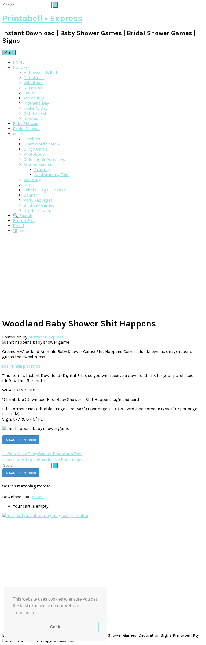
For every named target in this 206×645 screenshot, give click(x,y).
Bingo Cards (35, 149)
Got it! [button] (56, 627)
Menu (8, 53)
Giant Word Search (41, 144)
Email (18, 225)
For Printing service (21, 366)
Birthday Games (39, 205)
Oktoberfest (35, 113)
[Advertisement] (103, 275)
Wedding (32, 179)
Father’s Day (35, 108)
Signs (29, 184)
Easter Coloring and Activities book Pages (45, 459)
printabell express (46, 337)
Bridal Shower (26, 128)
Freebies (32, 138)
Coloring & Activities (44, 159)
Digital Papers (37, 210)
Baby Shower (25, 123)
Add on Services (39, 164)
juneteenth (34, 118)
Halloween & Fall (40, 72)
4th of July (34, 98)
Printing (42, 169)
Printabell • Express (42, 18)
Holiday (20, 67)
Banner (30, 195)
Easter (30, 92)
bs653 (38, 496)
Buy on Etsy (24, 220)
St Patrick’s (35, 87)
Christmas (34, 77)
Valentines (33, 82)
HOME (19, 62)
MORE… (20, 133)
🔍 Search (22, 215)
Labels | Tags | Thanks (45, 190)
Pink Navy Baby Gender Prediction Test (42, 453)
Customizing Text (51, 174)
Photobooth (35, 154)
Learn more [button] (24, 613)
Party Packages (38, 200)
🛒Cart (19, 230)
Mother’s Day (36, 103)
